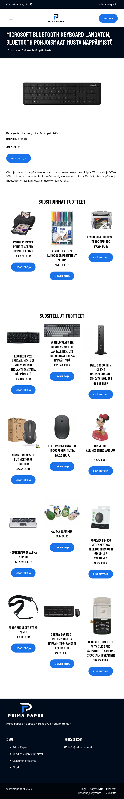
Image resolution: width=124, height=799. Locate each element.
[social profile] (31, 4)
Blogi (15, 767)
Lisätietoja (18, 158)
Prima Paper (19, 747)
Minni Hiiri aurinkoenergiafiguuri (100, 450)
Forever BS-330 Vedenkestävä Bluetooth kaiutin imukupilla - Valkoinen (100, 549)
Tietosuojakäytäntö (89, 793)
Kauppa (108, 18)
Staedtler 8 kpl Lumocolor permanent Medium (62, 255)
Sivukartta (110, 793)
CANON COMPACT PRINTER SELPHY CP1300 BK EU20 (23, 246)
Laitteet (15, 50)
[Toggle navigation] (10, 18)
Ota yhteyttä (95, 789)
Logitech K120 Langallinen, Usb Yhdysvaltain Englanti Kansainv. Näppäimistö (23, 365)
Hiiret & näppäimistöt (37, 50)
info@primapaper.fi (106, 4)
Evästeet (111, 789)
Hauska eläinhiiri (62, 531)
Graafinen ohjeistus (24, 760)
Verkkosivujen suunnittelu (28, 754)
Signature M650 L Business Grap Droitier (23, 459)
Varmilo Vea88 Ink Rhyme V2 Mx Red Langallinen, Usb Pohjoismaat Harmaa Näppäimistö (62, 351)
